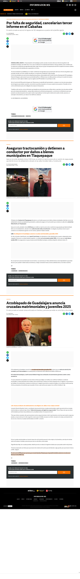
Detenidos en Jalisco (23, 270)
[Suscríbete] (73, 0)
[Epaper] (65, 0)
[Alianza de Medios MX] (66, 505)
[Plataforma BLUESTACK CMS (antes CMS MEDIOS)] (10, 505)
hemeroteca (35, 500)
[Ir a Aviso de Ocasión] (31, 489)
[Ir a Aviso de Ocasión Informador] (5, 0)
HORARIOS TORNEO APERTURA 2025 (15, 13)
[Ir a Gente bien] (49, 489)
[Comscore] (73, 505)
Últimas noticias (8, 9)
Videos (28, 9)
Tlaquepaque (14, 270)
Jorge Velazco (10, 313)
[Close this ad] (79, 572)
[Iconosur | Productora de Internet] (6, 505)
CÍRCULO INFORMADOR (33, 13)
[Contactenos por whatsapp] (75, 5)
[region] (40, 576)
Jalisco (16, 9)
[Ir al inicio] (17, 5)
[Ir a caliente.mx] (59, 0)
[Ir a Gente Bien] (19, 0)
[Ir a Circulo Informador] (12, 0)
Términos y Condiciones (23, 283)
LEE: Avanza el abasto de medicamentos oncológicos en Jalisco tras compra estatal (35, 405)
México (21, 9)
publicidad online (43, 500)
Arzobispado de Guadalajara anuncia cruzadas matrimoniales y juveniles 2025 (36, 233)
